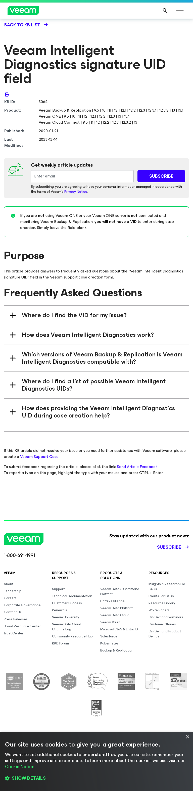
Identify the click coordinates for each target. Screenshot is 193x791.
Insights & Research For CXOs (167, 586)
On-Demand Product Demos (165, 633)
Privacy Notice (75, 192)
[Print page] (7, 94)
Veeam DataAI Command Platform (119, 591)
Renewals (59, 610)
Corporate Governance (22, 605)
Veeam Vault (110, 622)
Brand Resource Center (22, 626)
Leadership (12, 591)
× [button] (187, 737)
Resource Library (162, 603)
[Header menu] (179, 10)
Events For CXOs (161, 596)
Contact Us (13, 612)
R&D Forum (60, 643)
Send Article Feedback (137, 466)
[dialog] (96, 761)
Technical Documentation (72, 596)
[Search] (164, 10)
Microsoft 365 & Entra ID (119, 629)
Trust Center (13, 633)
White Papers (159, 610)
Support (58, 589)
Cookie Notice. (20, 766)
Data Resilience (112, 601)
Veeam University (65, 617)
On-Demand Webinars (166, 617)
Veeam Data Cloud (114, 615)
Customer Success (67, 603)
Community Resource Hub (72, 636)
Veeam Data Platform (116, 608)
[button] (96, 778)
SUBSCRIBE (161, 176)
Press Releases (16, 619)
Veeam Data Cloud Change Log (66, 626)
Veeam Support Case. (39, 456)
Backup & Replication (116, 650)
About (8, 584)
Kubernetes (109, 643)
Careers (10, 598)
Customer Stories (162, 624)
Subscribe (169, 547)
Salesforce (108, 636)
